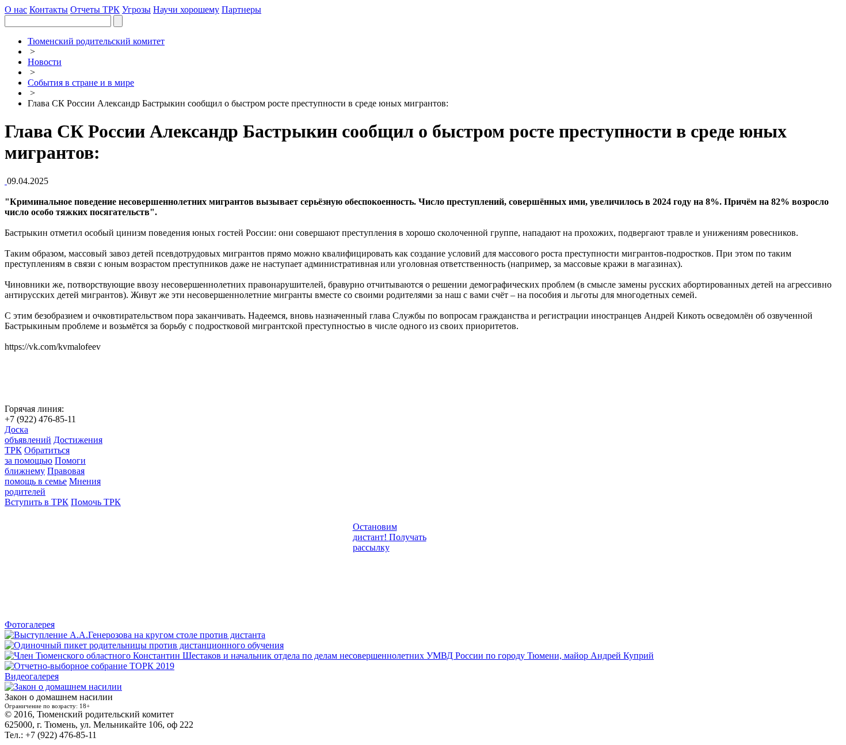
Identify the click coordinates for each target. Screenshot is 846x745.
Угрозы (136, 9)
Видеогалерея (32, 676)
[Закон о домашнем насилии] (63, 686)
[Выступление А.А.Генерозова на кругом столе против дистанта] (135, 635)
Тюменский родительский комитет (96, 41)
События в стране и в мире (81, 82)
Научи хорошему (186, 9)
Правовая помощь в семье (45, 476)
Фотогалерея (30, 624)
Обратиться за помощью (37, 455)
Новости (45, 62)
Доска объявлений (28, 435)
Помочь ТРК (96, 502)
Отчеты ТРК (95, 9)
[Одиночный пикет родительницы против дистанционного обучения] (144, 645)
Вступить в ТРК (36, 502)
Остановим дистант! (375, 532)
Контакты (48, 9)
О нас (16, 9)
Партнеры (241, 9)
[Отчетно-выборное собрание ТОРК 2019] (89, 666)
